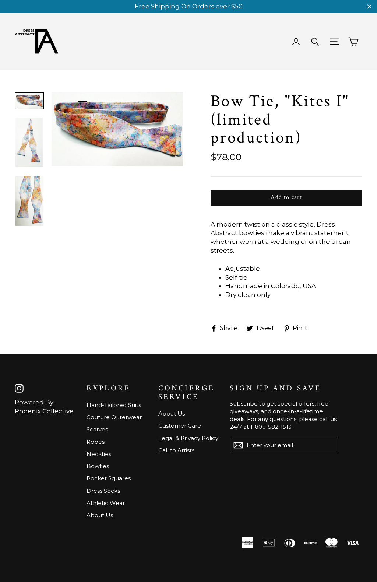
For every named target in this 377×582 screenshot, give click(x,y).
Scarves (97, 429)
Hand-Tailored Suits (114, 405)
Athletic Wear (106, 502)
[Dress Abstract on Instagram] (19, 388)
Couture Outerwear (114, 417)
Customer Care (179, 425)
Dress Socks (103, 490)
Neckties (99, 453)
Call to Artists (176, 450)
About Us (100, 515)
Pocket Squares (109, 478)
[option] (117, 129)
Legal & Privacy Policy (188, 438)
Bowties (98, 466)
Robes (96, 441)
